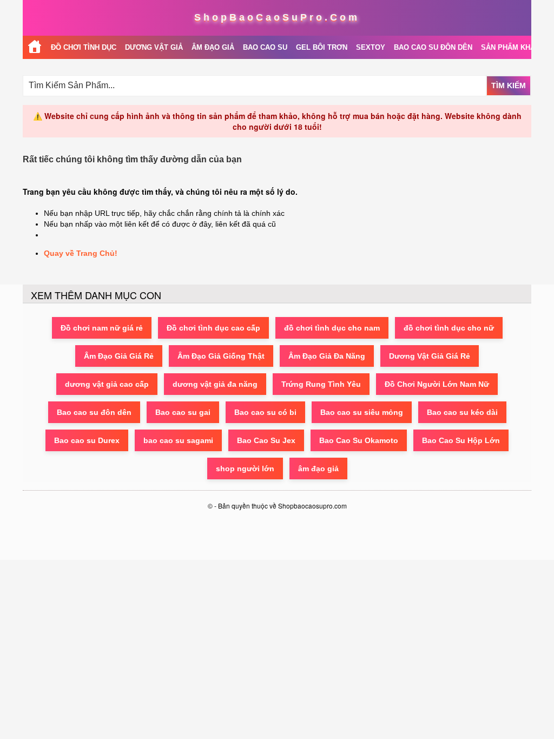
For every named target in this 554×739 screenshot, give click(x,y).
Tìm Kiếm (508, 85)
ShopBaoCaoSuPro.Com (277, 17)
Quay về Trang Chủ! (80, 253)
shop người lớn (245, 468)
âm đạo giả (318, 468)
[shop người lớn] (35, 47)
